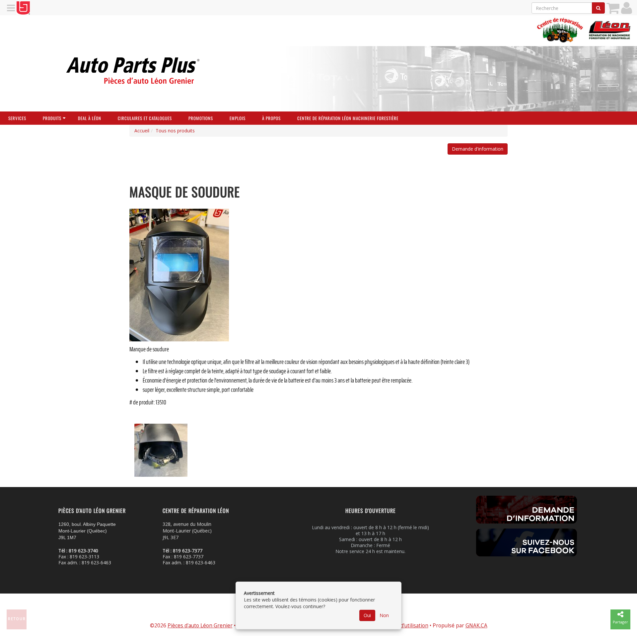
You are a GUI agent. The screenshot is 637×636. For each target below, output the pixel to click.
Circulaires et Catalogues (145, 118)
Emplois (238, 118)
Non (384, 615)
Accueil (141, 130)
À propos (271, 118)
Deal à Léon (89, 118)
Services (17, 118)
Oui (367, 615)
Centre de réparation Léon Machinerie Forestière (347, 118)
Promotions (200, 118)
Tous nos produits (175, 130)
